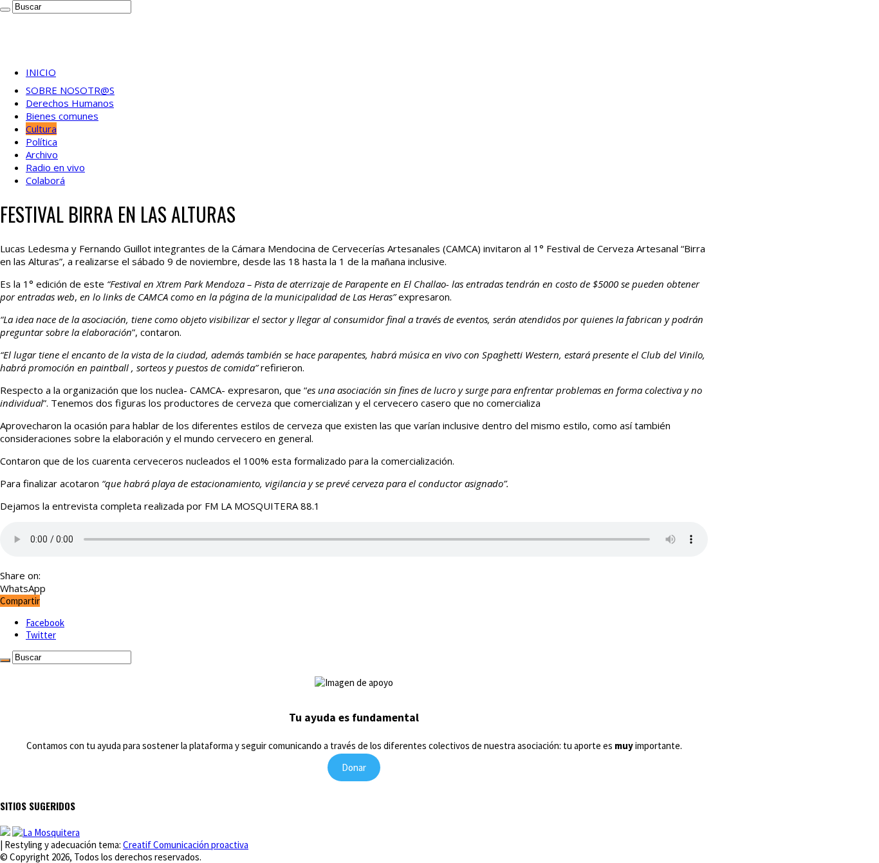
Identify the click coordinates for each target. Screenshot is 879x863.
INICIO (41, 72)
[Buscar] (5, 10)
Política (41, 141)
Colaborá (45, 180)
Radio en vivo (55, 167)
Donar (354, 767)
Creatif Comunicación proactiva (185, 845)
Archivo (42, 154)
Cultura (41, 128)
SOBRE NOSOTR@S (70, 90)
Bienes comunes (62, 115)
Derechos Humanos (70, 103)
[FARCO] (46, 832)
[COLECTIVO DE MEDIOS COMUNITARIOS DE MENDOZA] (5, 832)
